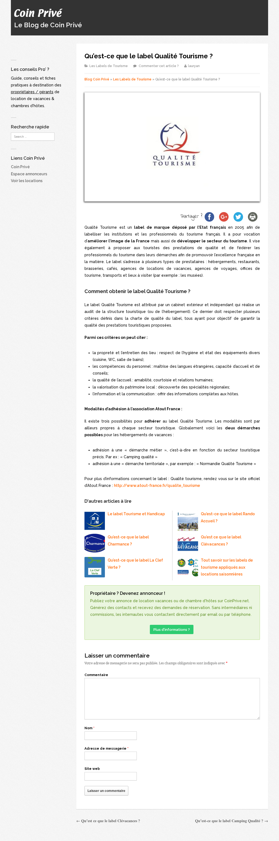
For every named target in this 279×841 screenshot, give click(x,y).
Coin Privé (20, 167)
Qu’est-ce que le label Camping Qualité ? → (231, 821)
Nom (89, 728)
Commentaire (96, 675)
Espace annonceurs (29, 174)
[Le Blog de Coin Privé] (38, 10)
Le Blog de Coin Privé (48, 25)
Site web (92, 769)
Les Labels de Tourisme (108, 66)
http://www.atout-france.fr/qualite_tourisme (157, 485)
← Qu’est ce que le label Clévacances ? (108, 821)
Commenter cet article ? (159, 66)
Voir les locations (27, 181)
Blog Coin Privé (96, 79)
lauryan (194, 66)
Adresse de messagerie (106, 748)
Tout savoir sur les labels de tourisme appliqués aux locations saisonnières (227, 567)
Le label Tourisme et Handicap (136, 514)
